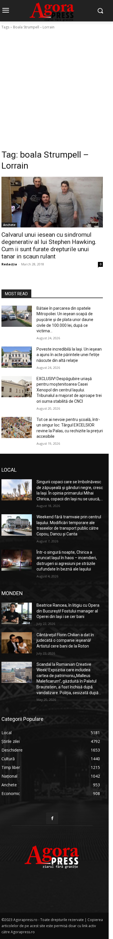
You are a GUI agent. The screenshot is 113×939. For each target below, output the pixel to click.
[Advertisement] (56, 89)
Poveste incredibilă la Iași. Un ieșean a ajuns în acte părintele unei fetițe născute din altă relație (69, 355)
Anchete (9, 225)
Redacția (9, 264)
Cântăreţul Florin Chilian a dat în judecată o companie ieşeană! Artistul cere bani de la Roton (65, 640)
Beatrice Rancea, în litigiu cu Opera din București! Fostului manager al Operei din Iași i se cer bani (68, 611)
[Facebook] (52, 818)
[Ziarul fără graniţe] (52, 854)
